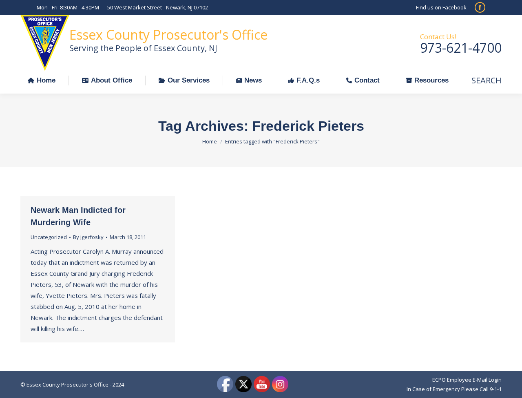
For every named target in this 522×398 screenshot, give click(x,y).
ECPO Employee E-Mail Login (467, 379)
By (88, 237)
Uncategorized (49, 237)
